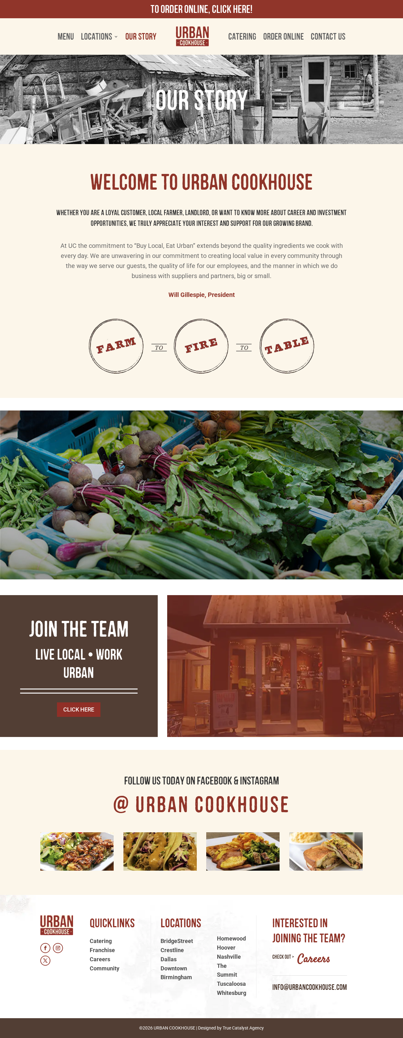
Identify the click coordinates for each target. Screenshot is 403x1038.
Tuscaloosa (231, 983)
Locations (96, 36)
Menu (66, 36)
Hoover (226, 947)
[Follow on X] (45, 961)
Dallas (169, 959)
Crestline (172, 950)
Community (104, 968)
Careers (100, 959)
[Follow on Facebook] (45, 948)
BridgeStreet (177, 941)
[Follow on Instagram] (58, 948)
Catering (242, 36)
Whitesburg (231, 993)
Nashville (229, 956)
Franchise (102, 950)
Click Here (78, 709)
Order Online (283, 36)
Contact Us (328, 36)
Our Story (140, 36)
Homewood (231, 938)
